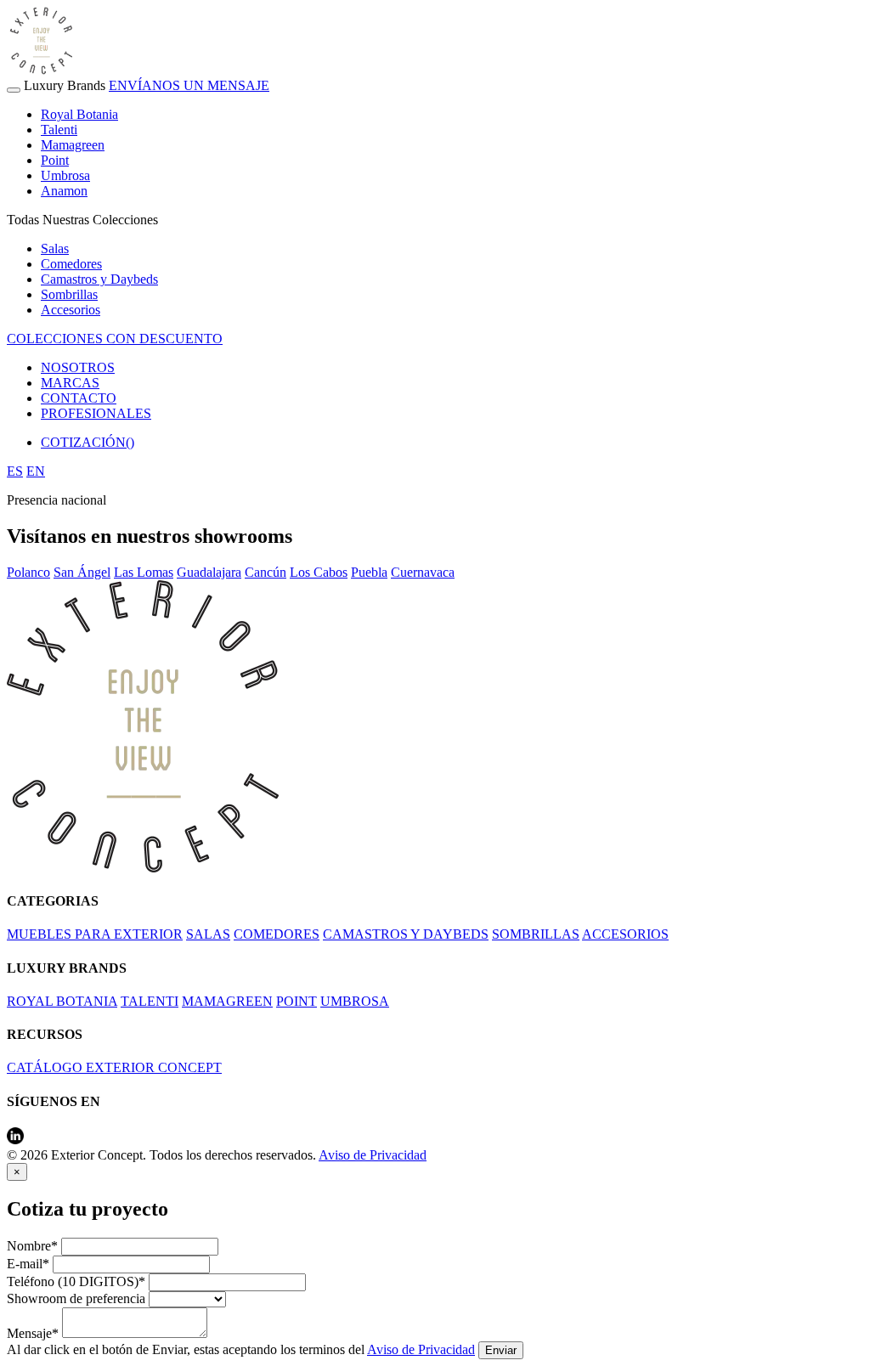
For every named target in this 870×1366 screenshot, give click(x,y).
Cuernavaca (423, 572)
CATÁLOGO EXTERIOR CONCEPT (114, 1067)
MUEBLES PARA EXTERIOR (95, 934)
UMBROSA (354, 1001)
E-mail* (28, 1263)
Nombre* (32, 1246)
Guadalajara (209, 572)
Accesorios (70, 309)
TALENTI (149, 1001)
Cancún (265, 572)
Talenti (59, 129)
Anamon (64, 190)
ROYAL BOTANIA (62, 1001)
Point (55, 160)
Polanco (28, 572)
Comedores (71, 264)
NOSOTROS (78, 367)
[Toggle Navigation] (13, 90)
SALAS (208, 934)
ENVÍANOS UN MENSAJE (189, 85)
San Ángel (82, 572)
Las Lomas (143, 572)
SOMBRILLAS (535, 934)
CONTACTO (78, 398)
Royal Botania (79, 114)
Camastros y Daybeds (99, 279)
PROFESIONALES (96, 413)
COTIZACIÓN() (87, 442)
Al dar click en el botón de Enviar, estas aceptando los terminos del (241, 1349)
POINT (296, 1001)
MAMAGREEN (227, 1001)
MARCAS (70, 382)
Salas (55, 248)
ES (15, 471)
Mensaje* (33, 1333)
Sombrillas (69, 294)
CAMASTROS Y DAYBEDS (406, 934)
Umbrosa (65, 175)
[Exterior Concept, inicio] (143, 868)
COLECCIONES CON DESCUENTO (115, 338)
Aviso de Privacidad (373, 1155)
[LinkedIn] (15, 1139)
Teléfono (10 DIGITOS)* (76, 1281)
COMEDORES (276, 934)
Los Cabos (318, 572)
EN (35, 471)
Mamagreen (73, 145)
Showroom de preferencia (76, 1298)
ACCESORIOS (625, 934)
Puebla (369, 572)
